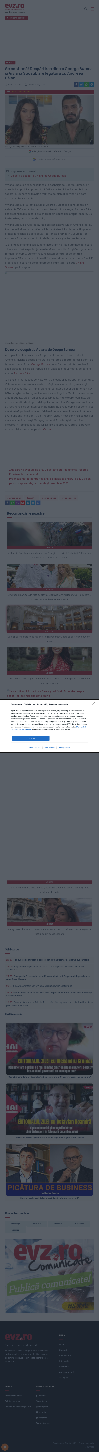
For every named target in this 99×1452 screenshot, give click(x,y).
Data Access (49, 748)
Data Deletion (34, 748)
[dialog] (49, 726)
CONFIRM (31, 738)
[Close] (94, 704)
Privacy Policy (64, 748)
